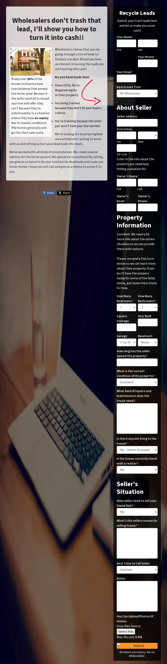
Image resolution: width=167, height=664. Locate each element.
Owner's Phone (144, 198)
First (119, 50)
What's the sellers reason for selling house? (137, 523)
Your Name (125, 37)
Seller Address (128, 116)
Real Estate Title (130, 87)
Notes (121, 578)
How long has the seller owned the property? (133, 353)
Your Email (125, 72)
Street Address (124, 129)
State (140, 142)
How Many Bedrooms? (125, 298)
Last (140, 50)
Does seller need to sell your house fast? (137, 503)
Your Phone (147, 57)
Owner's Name (128, 176)
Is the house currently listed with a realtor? (137, 461)
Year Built (145, 316)
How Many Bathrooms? (147, 298)
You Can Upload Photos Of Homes (135, 618)
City (119, 142)
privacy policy (136, 655)
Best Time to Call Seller (133, 563)
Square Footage (123, 318)
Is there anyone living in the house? (136, 441)
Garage (122, 336)
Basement (145, 336)
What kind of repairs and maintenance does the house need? (134, 396)
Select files (126, 631)
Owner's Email (123, 198)
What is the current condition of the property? (136, 373)
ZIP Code (122, 154)
